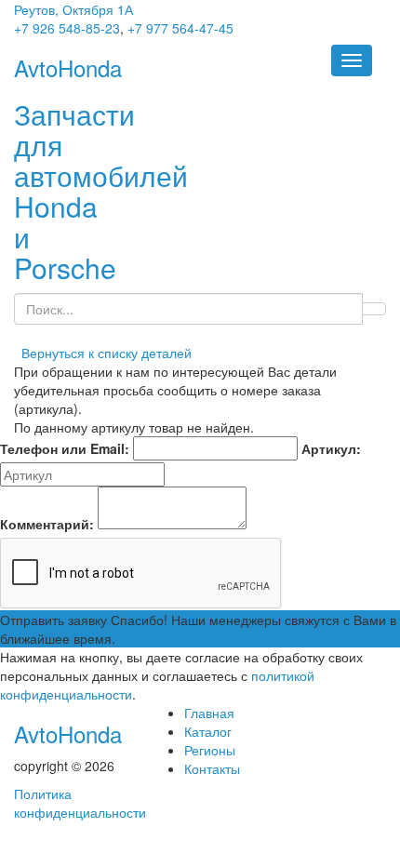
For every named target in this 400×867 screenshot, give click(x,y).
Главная (209, 712)
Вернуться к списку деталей (103, 352)
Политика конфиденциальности (80, 802)
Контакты (212, 768)
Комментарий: (47, 523)
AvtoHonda (68, 733)
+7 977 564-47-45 (180, 28)
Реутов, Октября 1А (73, 9)
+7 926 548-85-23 (67, 28)
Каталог (208, 731)
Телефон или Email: (64, 448)
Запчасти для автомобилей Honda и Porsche (101, 190)
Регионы (209, 749)
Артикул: (331, 448)
